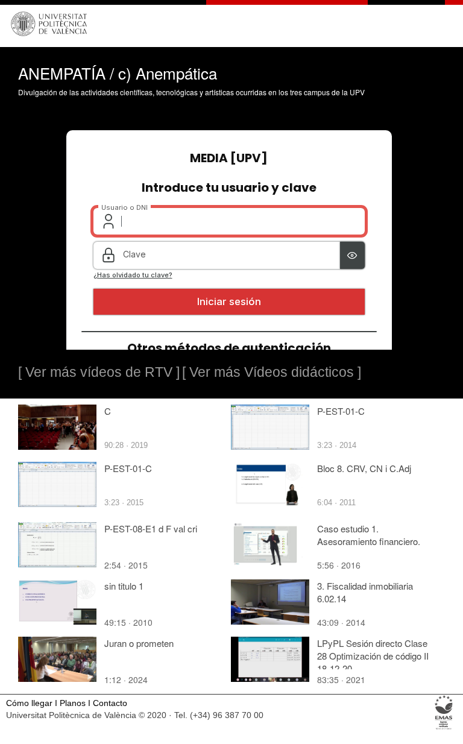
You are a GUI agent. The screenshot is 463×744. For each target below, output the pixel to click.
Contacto (110, 703)
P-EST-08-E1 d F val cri (150, 528)
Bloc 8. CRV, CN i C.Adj (364, 468)
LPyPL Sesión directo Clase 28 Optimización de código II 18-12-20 (373, 656)
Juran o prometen (139, 643)
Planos (73, 703)
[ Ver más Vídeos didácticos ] (271, 372)
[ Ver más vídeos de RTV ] (99, 372)
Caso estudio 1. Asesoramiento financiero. (368, 534)
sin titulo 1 (123, 585)
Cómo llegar (29, 703)
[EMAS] (444, 729)
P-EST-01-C (341, 411)
